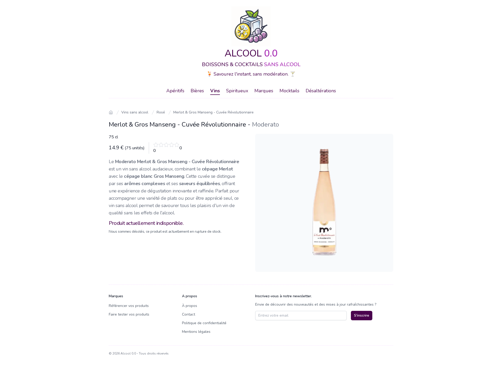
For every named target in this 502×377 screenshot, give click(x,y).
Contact (188, 314)
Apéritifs (175, 91)
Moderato (265, 124)
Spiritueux (237, 91)
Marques (263, 91)
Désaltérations (321, 91)
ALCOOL (251, 53)
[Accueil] (111, 112)
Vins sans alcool (134, 112)
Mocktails (289, 91)
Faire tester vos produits (129, 314)
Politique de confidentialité (204, 323)
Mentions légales (196, 331)
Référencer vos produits (129, 305)
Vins (215, 91)
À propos (189, 305)
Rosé (161, 112)
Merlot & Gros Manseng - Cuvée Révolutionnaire (213, 112)
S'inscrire (361, 315)
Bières (197, 91)
